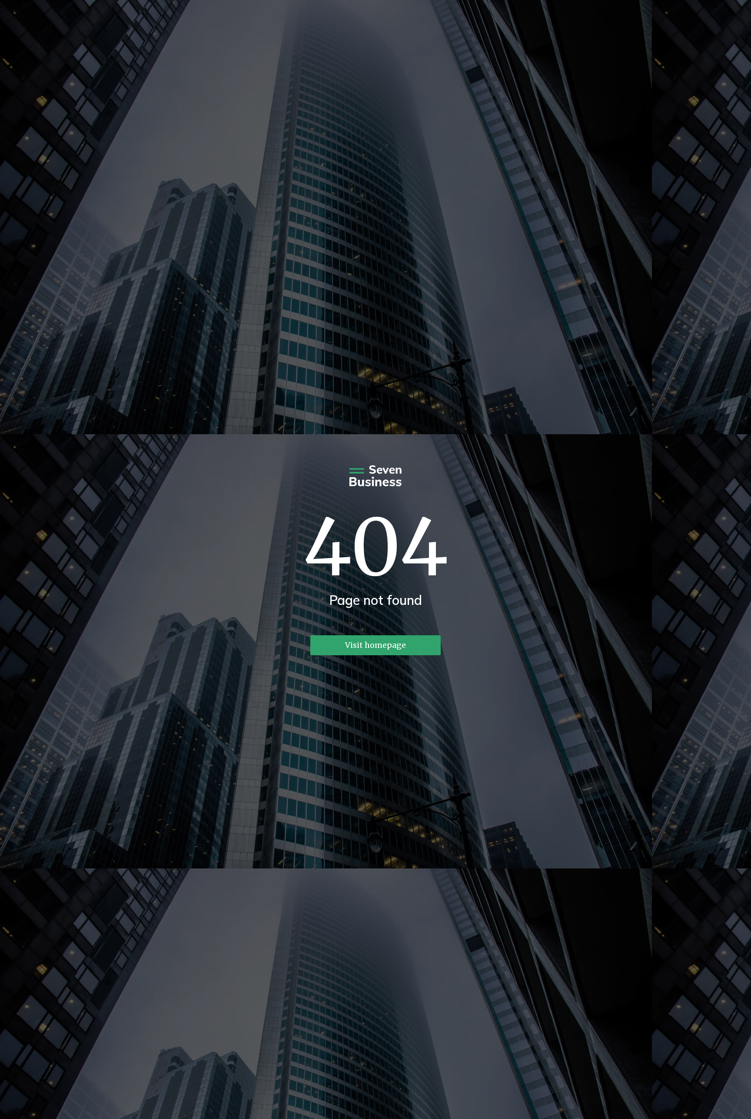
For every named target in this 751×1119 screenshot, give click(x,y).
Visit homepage (375, 645)
